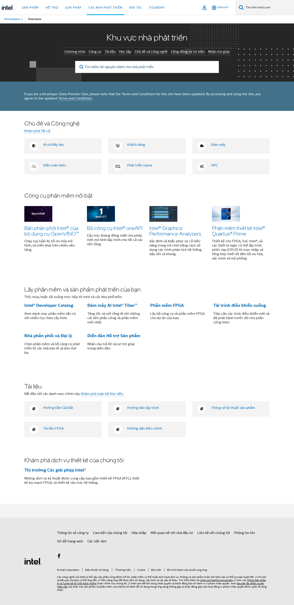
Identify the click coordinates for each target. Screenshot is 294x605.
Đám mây (218, 145)
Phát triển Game (139, 165)
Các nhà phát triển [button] (105, 7)
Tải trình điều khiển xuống (239, 305)
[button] (147, 229)
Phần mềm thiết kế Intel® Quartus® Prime (238, 231)
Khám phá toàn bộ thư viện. (102, 394)
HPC (214, 165)
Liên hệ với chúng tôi (213, 533)
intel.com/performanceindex (216, 580)
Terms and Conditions (75, 98)
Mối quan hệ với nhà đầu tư (172, 533)
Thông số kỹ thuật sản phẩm (233, 408)
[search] (81, 67)
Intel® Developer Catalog (48, 305)
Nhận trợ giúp (219, 52)
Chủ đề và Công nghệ (151, 52)
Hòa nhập (139, 533)
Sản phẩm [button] (30, 7)
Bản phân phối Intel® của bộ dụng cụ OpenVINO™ (51, 231)
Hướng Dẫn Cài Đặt (58, 408)
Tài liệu (110, 52)
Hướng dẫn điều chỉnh (144, 428)
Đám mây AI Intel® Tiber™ (112, 305)
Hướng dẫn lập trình (143, 408)
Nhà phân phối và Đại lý (48, 335)
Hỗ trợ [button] (52, 7)
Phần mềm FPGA (167, 305)
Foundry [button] (157, 7)
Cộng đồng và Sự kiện (188, 52)
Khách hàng (136, 145)
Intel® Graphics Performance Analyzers (175, 231)
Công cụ (95, 52)
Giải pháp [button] (73, 7)
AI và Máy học (53, 145)
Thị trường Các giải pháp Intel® (55, 470)
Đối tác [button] (135, 7)
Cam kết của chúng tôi (110, 533)
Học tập (125, 52)
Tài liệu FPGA (53, 428)
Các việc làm (97, 541)
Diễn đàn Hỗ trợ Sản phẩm (113, 335)
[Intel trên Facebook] (59, 557)
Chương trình (74, 52)
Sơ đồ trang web (70, 541)
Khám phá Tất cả (37, 131)
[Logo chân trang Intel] (33, 561)
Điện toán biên (54, 165)
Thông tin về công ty (73, 533)
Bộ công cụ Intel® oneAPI (114, 228)
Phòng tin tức (244, 533)
